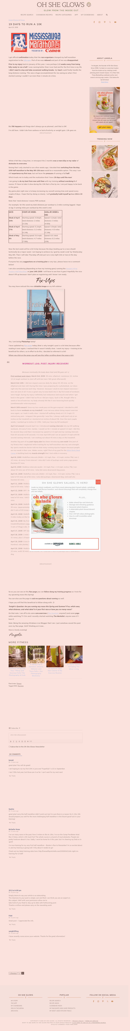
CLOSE (98, 482)
